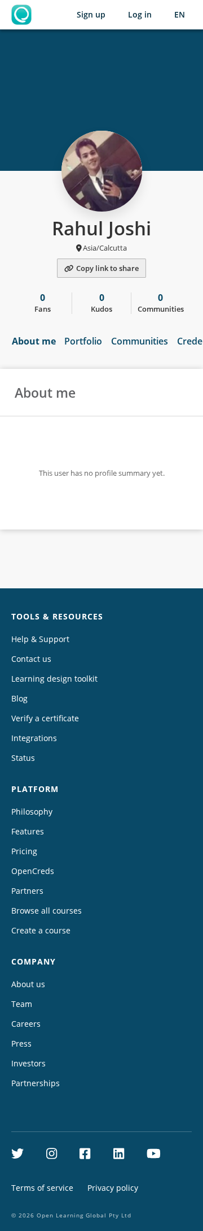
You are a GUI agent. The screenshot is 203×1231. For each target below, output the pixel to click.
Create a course (40, 930)
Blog (19, 698)
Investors (28, 1063)
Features (27, 831)
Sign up (91, 14)
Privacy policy (112, 1187)
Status (23, 757)
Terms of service (42, 1187)
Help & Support (40, 639)
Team (21, 1003)
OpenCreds (32, 871)
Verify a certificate (45, 718)
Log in (140, 14)
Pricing (24, 851)
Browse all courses (46, 910)
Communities (139, 341)
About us (28, 984)
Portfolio (83, 341)
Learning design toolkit (54, 678)
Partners (27, 890)
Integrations (34, 738)
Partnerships (35, 1083)
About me (34, 341)
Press (21, 1043)
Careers (26, 1023)
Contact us (31, 658)
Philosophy (31, 811)
